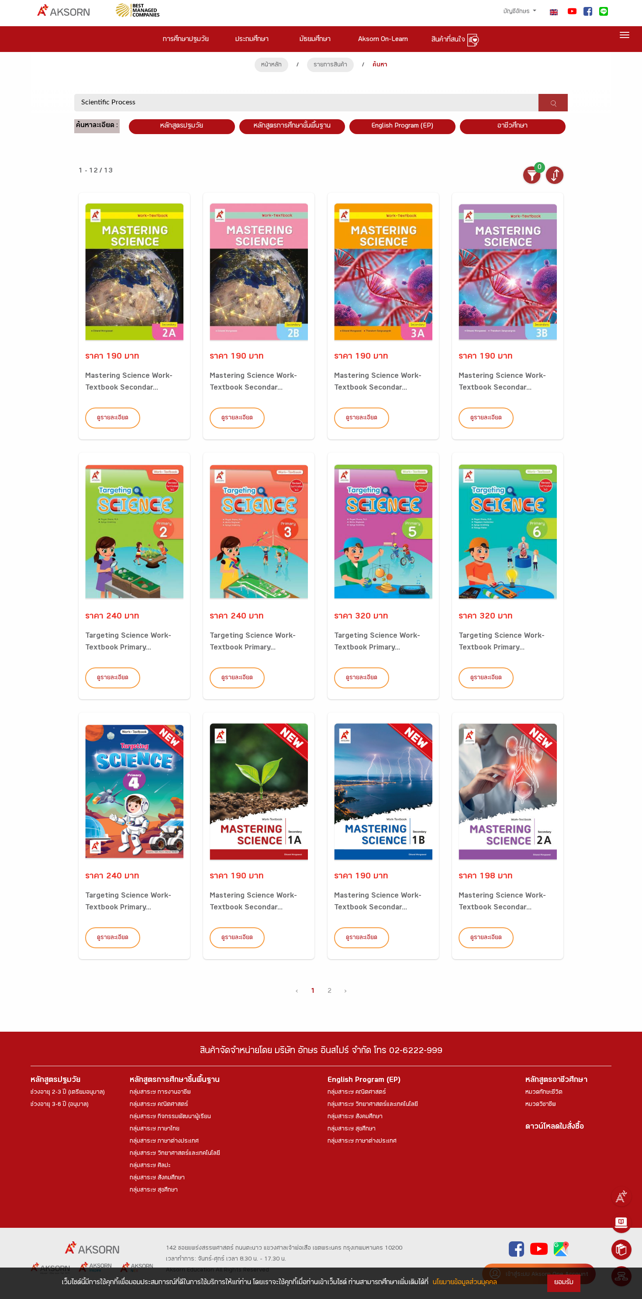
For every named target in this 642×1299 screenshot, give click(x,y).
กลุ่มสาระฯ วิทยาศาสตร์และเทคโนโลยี (175, 1154)
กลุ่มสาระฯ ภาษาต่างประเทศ (164, 1141)
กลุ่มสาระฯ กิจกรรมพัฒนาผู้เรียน (170, 1117)
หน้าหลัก (271, 65)
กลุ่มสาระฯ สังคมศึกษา (157, 1178)
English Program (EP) (402, 126)
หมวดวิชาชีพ (540, 1105)
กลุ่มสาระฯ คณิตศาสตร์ (159, 1105)
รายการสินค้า (330, 65)
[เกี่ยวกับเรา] (621, 1196)
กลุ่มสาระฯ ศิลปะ (150, 1166)
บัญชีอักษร (518, 12)
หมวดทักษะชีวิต (544, 1092)
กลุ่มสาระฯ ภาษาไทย (154, 1129)
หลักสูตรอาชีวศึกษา (556, 1081)
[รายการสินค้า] (621, 1250)
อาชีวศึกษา (512, 126)
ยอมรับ (563, 1283)
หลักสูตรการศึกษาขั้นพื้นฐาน (292, 126)
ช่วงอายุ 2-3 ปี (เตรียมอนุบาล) (68, 1092)
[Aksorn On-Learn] (621, 1223)
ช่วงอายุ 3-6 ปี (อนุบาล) (60, 1105)
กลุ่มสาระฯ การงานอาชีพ (160, 1092)
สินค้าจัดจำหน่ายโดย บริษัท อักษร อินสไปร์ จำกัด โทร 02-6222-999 (321, 1052)
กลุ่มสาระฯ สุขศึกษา (154, 1190)
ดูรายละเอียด (112, 418)
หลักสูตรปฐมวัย (55, 1081)
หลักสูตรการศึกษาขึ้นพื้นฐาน (175, 1081)
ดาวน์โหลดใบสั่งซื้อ (554, 1127)
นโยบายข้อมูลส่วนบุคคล (465, 1283)
